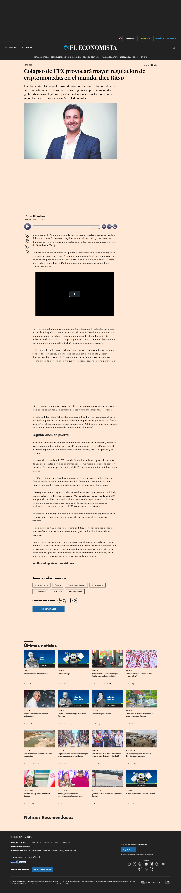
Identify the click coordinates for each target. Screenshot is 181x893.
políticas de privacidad (146, 854)
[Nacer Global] (18, 862)
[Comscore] (150, 883)
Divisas (144, 57)
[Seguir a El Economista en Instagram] (157, 863)
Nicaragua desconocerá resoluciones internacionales (70, 795)
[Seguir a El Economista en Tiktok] (151, 868)
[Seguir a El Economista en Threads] (145, 868)
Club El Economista (62, 842)
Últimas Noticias (41, 57)
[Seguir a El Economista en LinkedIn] (140, 863)
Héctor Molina (132, 724)
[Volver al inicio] (59, 837)
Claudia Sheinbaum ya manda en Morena (72, 715)
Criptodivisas (40, 591)
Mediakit (26, 847)
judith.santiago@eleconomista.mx (53, 563)
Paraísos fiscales (75, 591)
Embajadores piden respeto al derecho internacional (139, 755)
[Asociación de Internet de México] (168, 883)
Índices (135, 57)
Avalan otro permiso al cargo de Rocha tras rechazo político (106, 675)
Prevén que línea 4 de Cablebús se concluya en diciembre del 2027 (106, 755)
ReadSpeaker (96, 228)
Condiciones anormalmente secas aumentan (39, 755)
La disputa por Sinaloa (101, 714)
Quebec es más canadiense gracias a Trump (107, 795)
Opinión (27, 670)
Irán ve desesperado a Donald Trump (37, 795)
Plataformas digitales (76, 585)
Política (95, 670)
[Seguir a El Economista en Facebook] (128, 863)
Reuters (28, 803)
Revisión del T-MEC (91, 57)
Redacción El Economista (67, 684)
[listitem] (27, 226)
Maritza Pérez (98, 684)
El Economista (33, 842)
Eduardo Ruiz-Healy (65, 724)
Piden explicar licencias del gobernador (36, 715)
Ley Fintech (57, 591)
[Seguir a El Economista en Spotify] (151, 863)
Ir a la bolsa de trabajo (42, 870)
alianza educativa (110, 57)
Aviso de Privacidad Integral (55, 851)
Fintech (58, 585)
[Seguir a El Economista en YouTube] (145, 863)
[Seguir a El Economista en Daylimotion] (162, 863)
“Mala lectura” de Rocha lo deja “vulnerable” (139, 675)
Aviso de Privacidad (32, 851)
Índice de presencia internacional (140, 794)
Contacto (72, 851)
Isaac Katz (29, 684)
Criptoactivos (97, 585)
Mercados (28, 65)
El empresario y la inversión (36, 674)
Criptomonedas (41, 585)
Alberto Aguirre (98, 724)
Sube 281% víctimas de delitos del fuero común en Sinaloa (140, 715)
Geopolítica (130, 750)
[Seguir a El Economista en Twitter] (134, 863)
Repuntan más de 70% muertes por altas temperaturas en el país (73, 755)
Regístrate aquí (129, 850)
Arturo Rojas (131, 684)
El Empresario (46, 842)
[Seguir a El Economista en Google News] (140, 868)
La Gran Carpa (64, 674)
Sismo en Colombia (72, 57)
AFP (33, 803)
